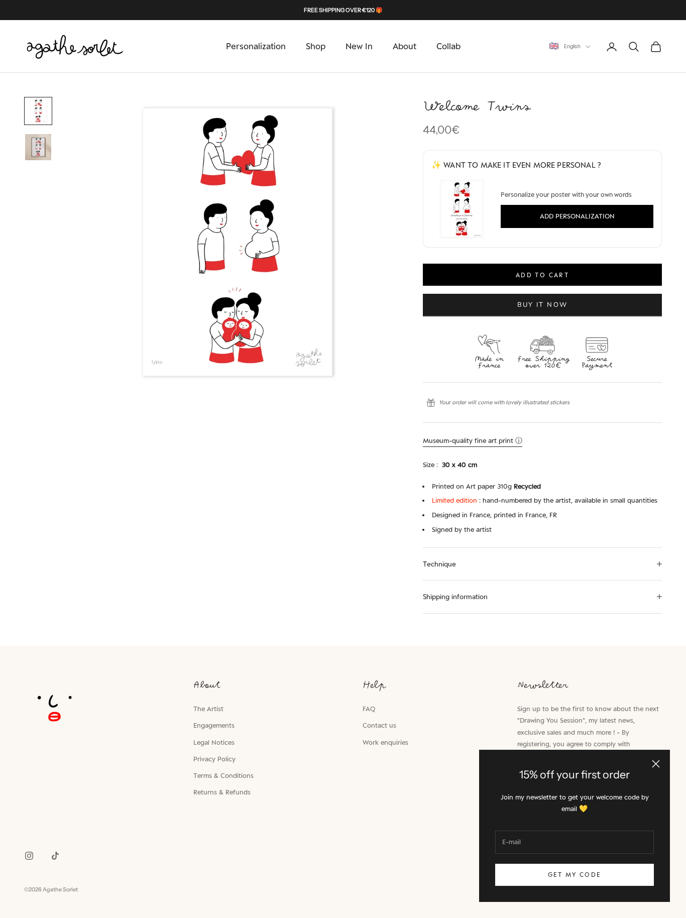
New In (359, 46)
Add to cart (542, 275)
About (404, 46)
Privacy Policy (214, 759)
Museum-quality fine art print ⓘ (472, 440)
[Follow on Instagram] (29, 856)
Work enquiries (385, 742)
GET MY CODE (575, 874)
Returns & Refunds (222, 792)
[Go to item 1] (38, 111)
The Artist (208, 709)
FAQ (369, 709)
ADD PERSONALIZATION (577, 216)
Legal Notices (214, 742)
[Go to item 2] (38, 147)
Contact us (379, 725)
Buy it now (542, 304)
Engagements (214, 725)
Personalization (256, 46)
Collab (448, 46)
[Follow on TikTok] (55, 856)
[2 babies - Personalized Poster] (461, 209)
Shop (315, 46)
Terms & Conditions (223, 775)
